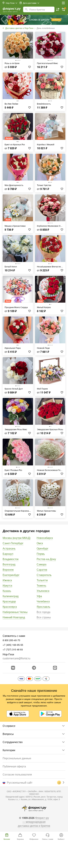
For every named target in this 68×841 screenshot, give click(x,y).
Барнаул (8, 554)
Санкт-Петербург (13, 543)
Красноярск (10, 607)
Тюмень (41, 585)
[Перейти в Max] (55, 667)
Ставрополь (44, 575)
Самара (41, 564)
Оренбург (42, 548)
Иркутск (7, 585)
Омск (40, 543)
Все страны (44, 617)
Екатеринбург (11, 575)
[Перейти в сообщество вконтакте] (13, 667)
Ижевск (7, 580)
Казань (7, 591)
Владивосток (10, 559)
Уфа (39, 596)
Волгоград (9, 564)
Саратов (42, 569)
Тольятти (42, 580)
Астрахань (9, 548)
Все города (43, 612)
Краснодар (9, 601)
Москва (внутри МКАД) (17, 538)
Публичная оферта (14, 766)
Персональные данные (17, 758)
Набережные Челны (15, 612)
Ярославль (43, 607)
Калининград (10, 596)
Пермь (41, 554)
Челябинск (43, 601)
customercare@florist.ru (16, 658)
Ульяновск (43, 591)
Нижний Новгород (14, 617)
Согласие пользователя (17, 774)
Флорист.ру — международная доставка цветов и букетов (34, 822)
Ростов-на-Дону (46, 559)
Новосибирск (45, 538)
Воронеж (8, 569)
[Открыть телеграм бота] (34, 667)
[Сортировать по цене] (58, 9)
